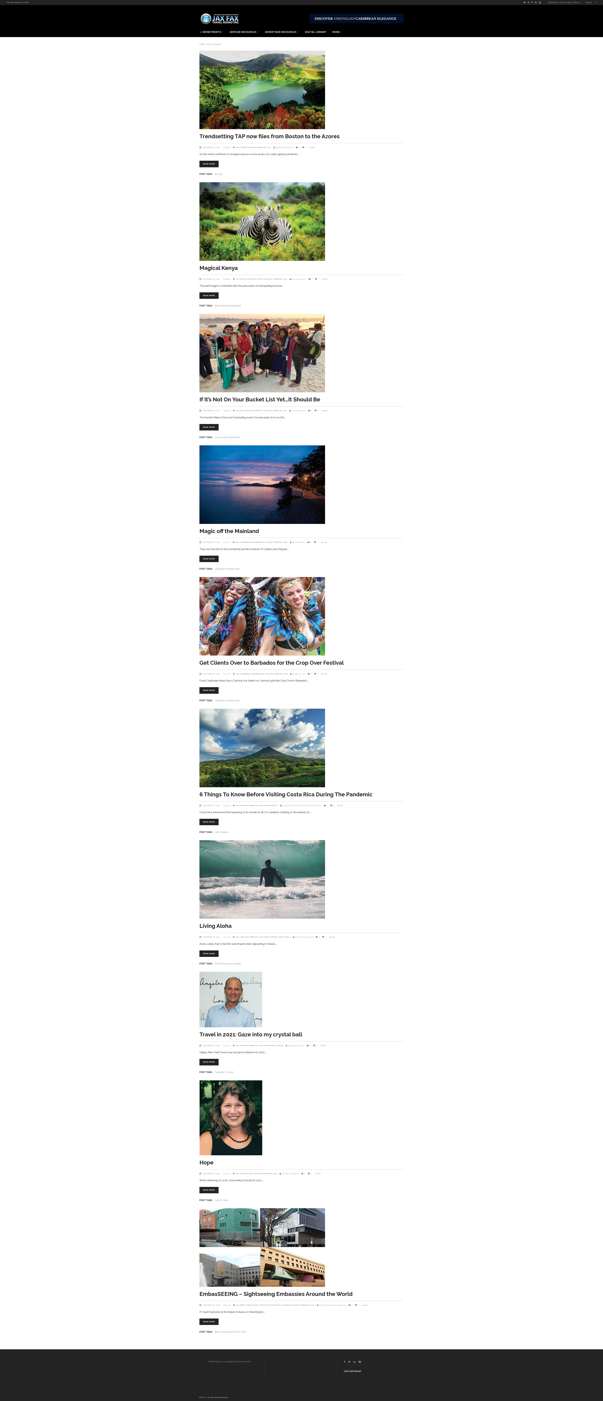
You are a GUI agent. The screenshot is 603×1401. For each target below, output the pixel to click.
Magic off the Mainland (229, 531)
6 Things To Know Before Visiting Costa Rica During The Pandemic (285, 794)
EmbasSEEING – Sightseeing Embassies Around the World (276, 1294)
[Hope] (301, 1117)
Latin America (271, 805)
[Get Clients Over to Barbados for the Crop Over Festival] (301, 616)
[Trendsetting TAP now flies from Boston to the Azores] (301, 90)
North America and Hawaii (277, 937)
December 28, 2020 (212, 147)
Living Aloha (215, 926)
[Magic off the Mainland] (301, 484)
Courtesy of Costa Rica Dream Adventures (302, 805)
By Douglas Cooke (296, 1045)
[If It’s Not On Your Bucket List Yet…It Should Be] (301, 353)
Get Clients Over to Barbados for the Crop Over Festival (271, 662)
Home (202, 44)
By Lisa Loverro (299, 279)
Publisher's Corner (273, 1045)
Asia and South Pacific (251, 410)
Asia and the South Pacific (228, 437)
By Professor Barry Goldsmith (332, 1305)
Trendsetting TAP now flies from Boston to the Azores (269, 136)
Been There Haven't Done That (255, 1305)
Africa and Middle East (251, 279)
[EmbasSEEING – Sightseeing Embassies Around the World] (301, 1247)
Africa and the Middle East (228, 305)
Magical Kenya (218, 268)
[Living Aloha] (301, 879)
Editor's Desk (246, 1173)
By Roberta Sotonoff (304, 937)
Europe (243, 147)
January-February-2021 (259, 147)
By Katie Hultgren (290, 1173)
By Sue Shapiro (299, 410)
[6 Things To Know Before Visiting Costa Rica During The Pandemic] (301, 748)
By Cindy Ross (298, 542)
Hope (206, 1162)
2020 (209, 44)
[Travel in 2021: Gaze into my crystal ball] (301, 999)
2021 (237, 147)
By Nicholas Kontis (284, 147)
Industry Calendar (281, 1305)
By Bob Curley (299, 674)
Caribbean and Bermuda (252, 542)
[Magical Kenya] (301, 221)
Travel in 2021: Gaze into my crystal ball (250, 1034)
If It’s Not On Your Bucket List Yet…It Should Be (259, 399)
